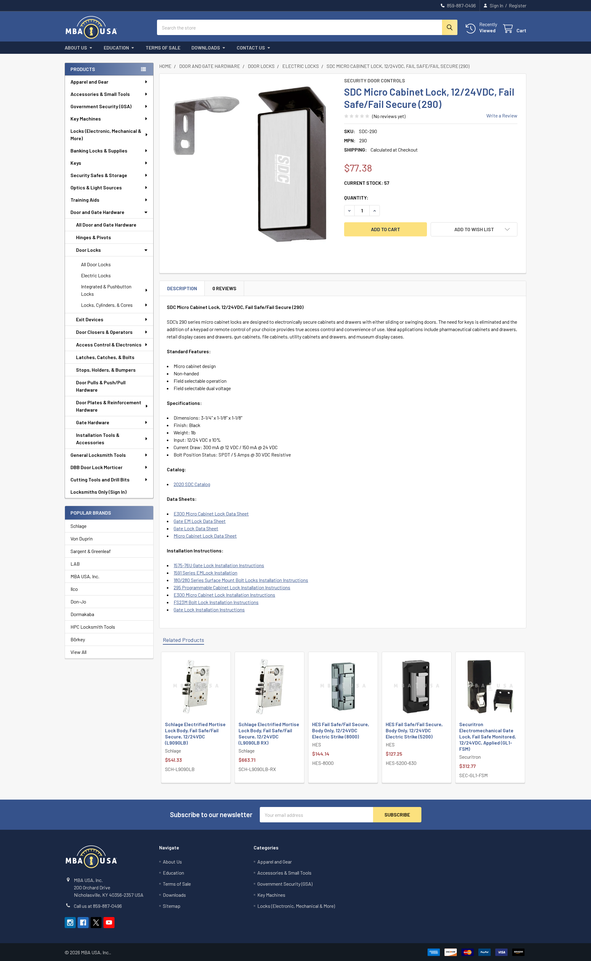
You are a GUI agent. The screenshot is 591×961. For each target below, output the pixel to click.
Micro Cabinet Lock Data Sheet (205, 536)
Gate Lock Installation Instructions (209, 609)
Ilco (74, 589)
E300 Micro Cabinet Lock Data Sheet (211, 513)
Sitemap (171, 906)
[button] (474, 229)
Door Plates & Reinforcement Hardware (108, 406)
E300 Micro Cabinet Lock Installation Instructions (224, 595)
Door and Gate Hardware (97, 212)
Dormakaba (82, 614)
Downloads (205, 47)
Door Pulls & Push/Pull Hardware (101, 386)
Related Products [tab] (183, 639)
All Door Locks (96, 264)
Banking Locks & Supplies (98, 150)
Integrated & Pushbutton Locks (106, 290)
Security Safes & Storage (98, 175)
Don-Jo (78, 601)
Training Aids (84, 200)
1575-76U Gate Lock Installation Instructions (219, 565)
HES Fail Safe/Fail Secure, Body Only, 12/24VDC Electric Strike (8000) (340, 730)
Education (116, 47)
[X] (96, 922)
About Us (76, 47)
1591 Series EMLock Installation (205, 572)
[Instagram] (70, 922)
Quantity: (356, 197)
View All (78, 652)
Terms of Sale (163, 47)
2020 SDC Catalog (192, 484)
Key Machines (85, 118)
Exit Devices (89, 319)
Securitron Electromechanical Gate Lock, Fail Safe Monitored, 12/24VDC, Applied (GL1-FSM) (487, 736)
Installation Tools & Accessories (97, 438)
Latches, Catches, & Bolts (105, 357)
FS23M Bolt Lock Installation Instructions (216, 602)
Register (517, 5)
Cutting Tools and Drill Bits (100, 479)
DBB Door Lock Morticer (96, 467)
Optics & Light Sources (96, 187)
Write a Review (501, 115)
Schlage (78, 526)
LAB (75, 564)
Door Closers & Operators (104, 332)
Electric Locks (96, 275)
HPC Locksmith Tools (92, 627)
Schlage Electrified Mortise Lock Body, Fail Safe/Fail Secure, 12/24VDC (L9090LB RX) (269, 733)
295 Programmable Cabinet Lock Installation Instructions (232, 587)
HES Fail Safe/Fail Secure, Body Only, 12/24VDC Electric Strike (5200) (414, 730)
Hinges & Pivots (93, 237)
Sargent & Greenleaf (90, 551)
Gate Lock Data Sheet (196, 528)
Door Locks (88, 250)
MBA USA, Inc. (84, 576)
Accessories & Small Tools (100, 94)
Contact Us (251, 47)
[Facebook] (83, 922)
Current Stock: (366, 183)
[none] (250, 164)
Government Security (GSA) (100, 106)
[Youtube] (109, 922)
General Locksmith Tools (98, 455)
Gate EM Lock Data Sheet (200, 521)
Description (182, 288)
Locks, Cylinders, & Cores (107, 305)
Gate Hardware (92, 422)
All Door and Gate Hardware (106, 224)
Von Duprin (81, 538)
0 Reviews (224, 288)
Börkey (77, 639)
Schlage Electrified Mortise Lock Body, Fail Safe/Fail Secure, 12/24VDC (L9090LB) (195, 733)
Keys (75, 163)
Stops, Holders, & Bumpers (106, 370)
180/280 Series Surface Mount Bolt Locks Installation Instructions (241, 580)
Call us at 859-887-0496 (98, 906)
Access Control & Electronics (109, 344)
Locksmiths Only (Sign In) (98, 492)
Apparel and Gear (89, 82)
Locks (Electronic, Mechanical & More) (105, 134)
